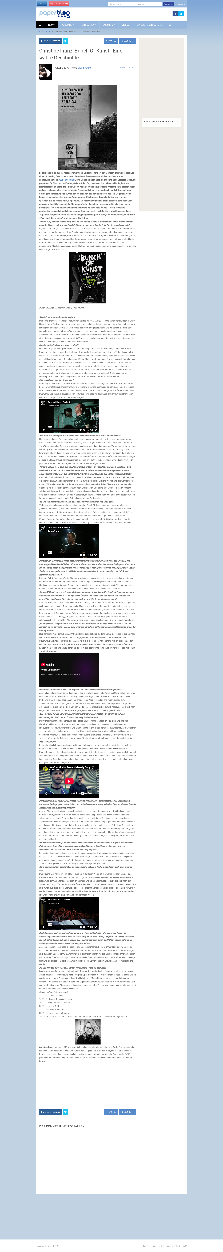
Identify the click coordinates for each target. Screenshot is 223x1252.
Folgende (126, 41)
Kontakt (146, 1246)
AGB (185, 1246)
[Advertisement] (121, 14)
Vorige (112, 41)
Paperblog (40, 1246)
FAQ (178, 1246)
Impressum (168, 1246)
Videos (125, 24)
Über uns (156, 1246)
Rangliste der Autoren (149, 24)
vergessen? (180, 4)
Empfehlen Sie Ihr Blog (59, 3)
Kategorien (88, 24)
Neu (50, 24)
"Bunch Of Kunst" (67, 180)
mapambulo (84, 67)
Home (42, 3)
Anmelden (168, 4)
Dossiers (108, 24)
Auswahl (67, 24)
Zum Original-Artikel (124, 67)
